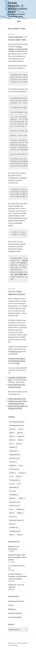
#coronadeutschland (16, 422)
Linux (12, 491)
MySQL (12, 498)
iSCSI (19, 476)
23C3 (20, 433)
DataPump (13, 451)
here (18, 363)
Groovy (12, 473)
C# (11, 444)
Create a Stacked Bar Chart (17, 399)
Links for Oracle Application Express (16, 292)
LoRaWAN (13, 495)
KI (18, 484)
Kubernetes (14, 487)
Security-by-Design (16, 520)
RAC (11, 513)
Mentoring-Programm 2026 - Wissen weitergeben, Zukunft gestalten (17, 557)
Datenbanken (14, 454)
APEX (12, 440)
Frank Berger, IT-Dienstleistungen (17, 7)
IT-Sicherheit (14, 480)
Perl (11, 509)
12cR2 (12, 429)
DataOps (13, 447)
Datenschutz (14, 458)
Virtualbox (13, 527)
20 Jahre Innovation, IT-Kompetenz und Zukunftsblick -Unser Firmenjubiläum (17, 576)
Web (11, 535)
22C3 (12, 433)
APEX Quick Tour (16, 351)
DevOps (13, 462)
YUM (19, 535)
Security (13, 516)
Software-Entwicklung (15, 613)
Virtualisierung (14, 531)
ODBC (22, 498)
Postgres (20, 509)
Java (11, 484)
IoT (11, 476)
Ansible (21, 436)
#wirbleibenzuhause (16, 425)
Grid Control (14, 469)
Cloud (19, 444)
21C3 (21, 429)
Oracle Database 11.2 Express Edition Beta (17, 38)
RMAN (20, 513)
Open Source (14, 502)
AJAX (12, 436)
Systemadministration (15, 617)
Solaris (12, 524)
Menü (19, 21)
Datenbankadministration (16, 601)
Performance (14, 505)
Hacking (22, 473)
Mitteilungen (12, 609)
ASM (20, 440)
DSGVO (13, 465)
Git (21, 465)
